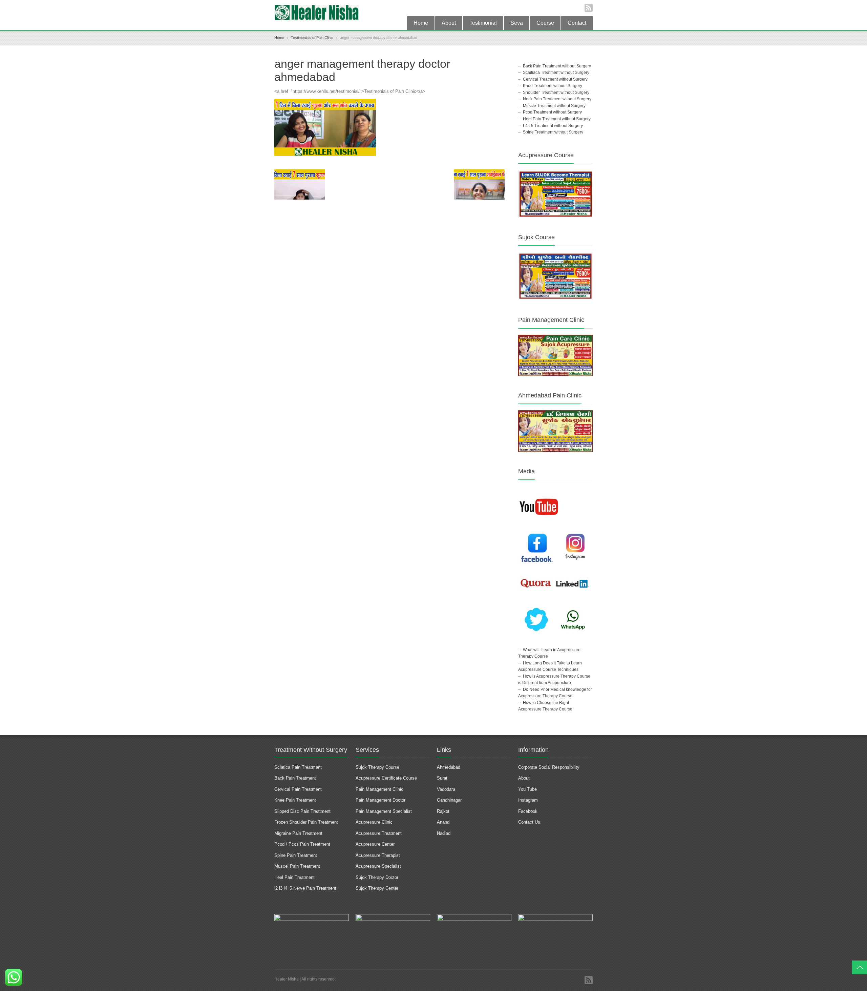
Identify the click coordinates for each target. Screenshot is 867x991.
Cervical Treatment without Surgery (555, 79)
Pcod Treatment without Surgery (552, 112)
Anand (443, 822)
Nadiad (444, 833)
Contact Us (529, 822)
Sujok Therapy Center (377, 888)
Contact (577, 23)
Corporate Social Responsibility (548, 767)
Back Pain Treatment (295, 778)
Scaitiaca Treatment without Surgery (556, 72)
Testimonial (483, 23)
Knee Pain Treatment (295, 800)
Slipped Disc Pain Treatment (302, 811)
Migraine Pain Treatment (298, 833)
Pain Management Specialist (384, 811)
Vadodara (446, 789)
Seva (516, 23)
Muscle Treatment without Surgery (554, 105)
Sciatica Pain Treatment (298, 767)
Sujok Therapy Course (377, 767)
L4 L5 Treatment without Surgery (553, 125)
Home (421, 23)
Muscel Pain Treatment (297, 866)
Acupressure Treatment (379, 833)
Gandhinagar (449, 800)
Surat (442, 778)
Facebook (527, 811)
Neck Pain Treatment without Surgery (557, 99)
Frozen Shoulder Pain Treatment (306, 822)
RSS (589, 8)
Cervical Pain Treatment (298, 789)
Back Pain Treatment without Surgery (557, 66)
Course (545, 23)
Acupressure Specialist (378, 866)
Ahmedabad (448, 767)
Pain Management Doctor (380, 800)
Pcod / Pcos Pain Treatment (302, 844)
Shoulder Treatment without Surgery (556, 92)
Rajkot (443, 811)
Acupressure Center (375, 844)
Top (859, 967)
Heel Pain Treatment (294, 877)
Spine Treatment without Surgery (553, 132)
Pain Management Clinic (379, 789)
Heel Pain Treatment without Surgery (557, 119)
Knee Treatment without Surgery (552, 85)
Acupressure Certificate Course (386, 778)
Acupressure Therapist (378, 855)
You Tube (527, 789)
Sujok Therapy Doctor (377, 877)
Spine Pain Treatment (295, 855)
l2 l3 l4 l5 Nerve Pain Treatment (305, 888)
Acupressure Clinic (374, 822)
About (449, 23)
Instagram (528, 800)
